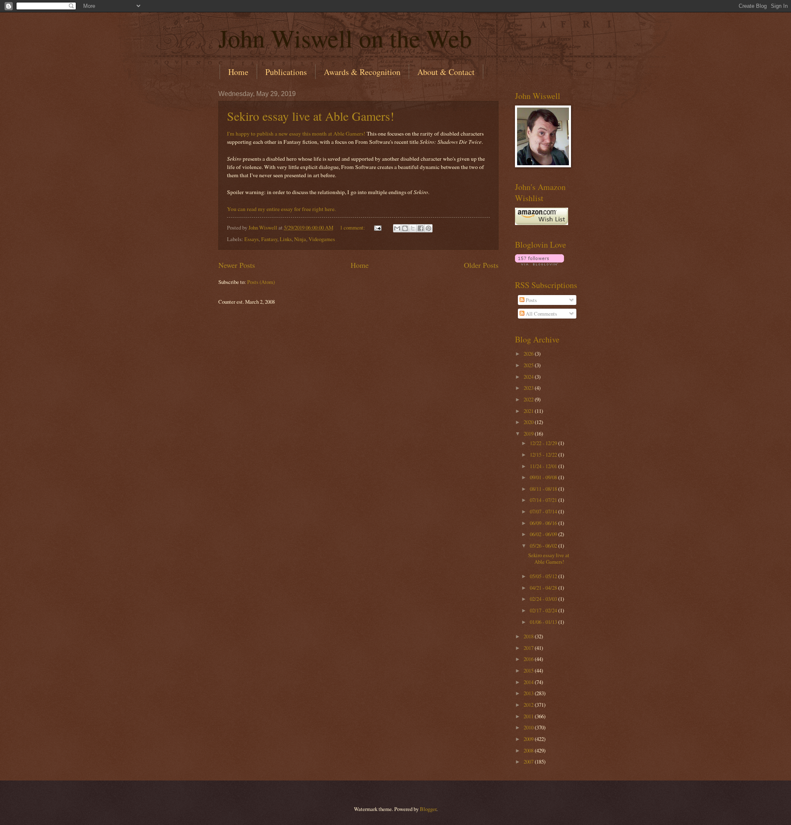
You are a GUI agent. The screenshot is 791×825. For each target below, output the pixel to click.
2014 (529, 682)
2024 (529, 376)
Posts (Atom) (261, 282)
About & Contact (446, 71)
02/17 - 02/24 (544, 610)
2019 (529, 433)
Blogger (428, 809)
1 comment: (353, 227)
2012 (529, 704)
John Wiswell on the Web (345, 37)
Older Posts (481, 265)
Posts (530, 300)
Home (238, 71)
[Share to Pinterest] (428, 228)
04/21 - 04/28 (544, 587)
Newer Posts (236, 265)
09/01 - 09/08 (544, 477)
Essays (251, 239)
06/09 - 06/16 (544, 523)
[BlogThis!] (405, 228)
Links (286, 239)
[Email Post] (377, 227)
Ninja (300, 239)
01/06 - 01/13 (544, 622)
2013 (529, 693)
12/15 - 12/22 (544, 454)
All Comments (540, 313)
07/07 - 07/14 (544, 511)
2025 (529, 365)
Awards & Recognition (362, 71)
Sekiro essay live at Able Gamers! (310, 116)
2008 (529, 750)
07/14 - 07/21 (544, 500)
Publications (286, 71)
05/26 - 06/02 (544, 545)
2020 (529, 422)
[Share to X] (413, 228)
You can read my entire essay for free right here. (281, 209)
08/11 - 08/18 (544, 488)
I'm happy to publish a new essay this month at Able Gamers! (296, 133)
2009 (529, 739)
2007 (529, 761)
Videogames (322, 239)
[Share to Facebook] (421, 228)
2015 (529, 670)
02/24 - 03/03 (544, 598)
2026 (529, 353)
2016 (529, 659)
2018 (529, 636)
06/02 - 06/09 (544, 534)
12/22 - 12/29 (544, 443)
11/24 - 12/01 (544, 466)
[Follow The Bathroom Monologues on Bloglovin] (539, 263)
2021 (529, 411)
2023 (529, 387)
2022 (529, 399)
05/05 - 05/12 (544, 576)
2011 (529, 716)
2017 (529, 648)
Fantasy (269, 239)
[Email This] (397, 228)
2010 (529, 727)
